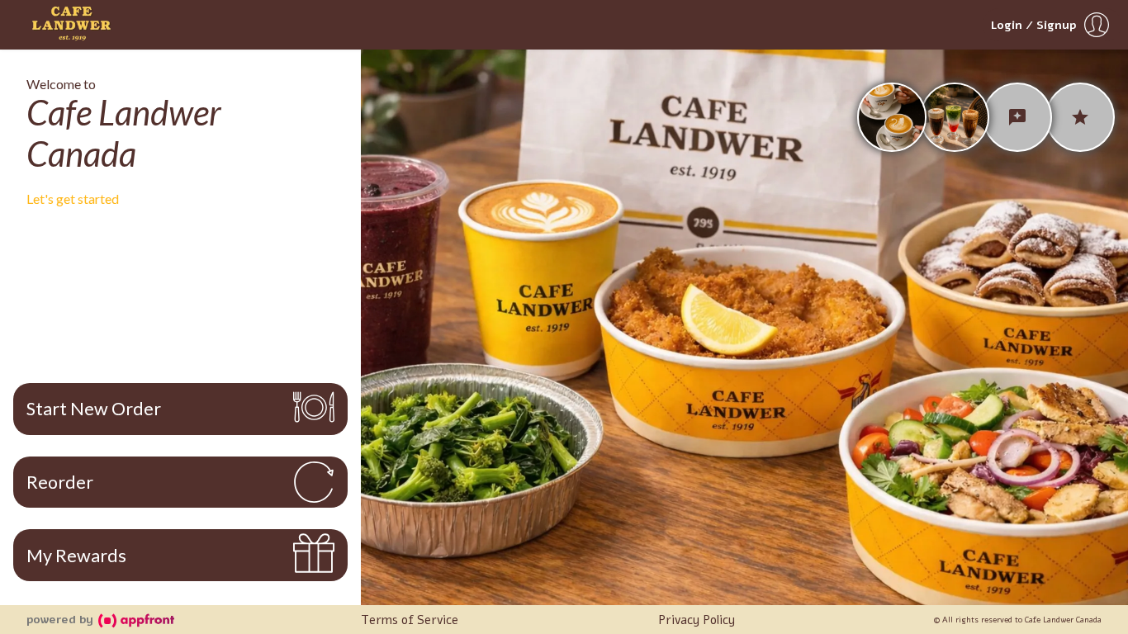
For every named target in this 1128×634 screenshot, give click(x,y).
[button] (1052, 24)
